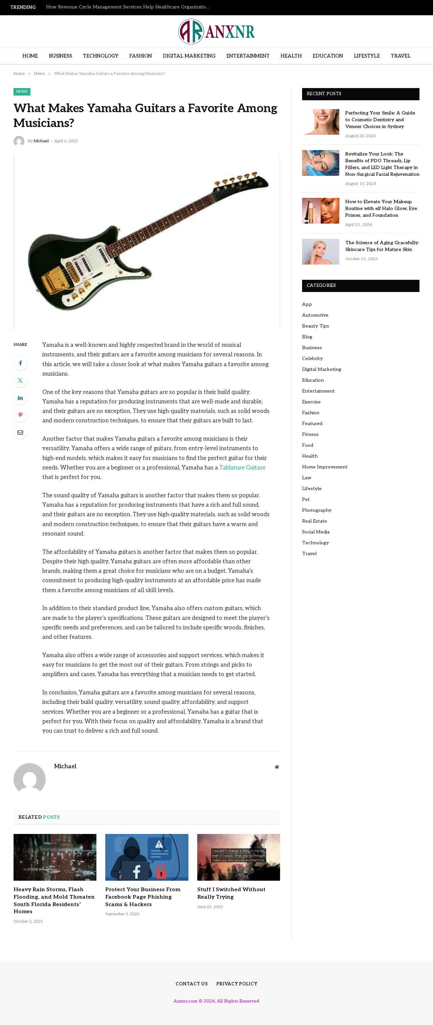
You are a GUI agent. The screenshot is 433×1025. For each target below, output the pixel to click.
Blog (307, 337)
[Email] (20, 432)
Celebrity (312, 358)
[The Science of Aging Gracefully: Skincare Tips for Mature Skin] (320, 252)
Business (60, 56)
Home (30, 56)
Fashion (140, 56)
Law (306, 478)
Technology (100, 56)
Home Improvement (325, 467)
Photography (317, 510)
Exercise (311, 402)
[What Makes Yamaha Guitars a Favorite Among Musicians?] (147, 242)
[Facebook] (20, 363)
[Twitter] (20, 380)
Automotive (315, 315)
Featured (312, 423)
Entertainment (248, 56)
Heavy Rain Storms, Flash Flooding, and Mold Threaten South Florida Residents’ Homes (54, 900)
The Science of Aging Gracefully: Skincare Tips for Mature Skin (382, 246)
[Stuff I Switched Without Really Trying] (238, 857)
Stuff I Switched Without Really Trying (231, 893)
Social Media (315, 532)
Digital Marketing (189, 56)
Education (328, 56)
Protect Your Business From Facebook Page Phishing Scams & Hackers (142, 897)
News (22, 91)
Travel (401, 56)
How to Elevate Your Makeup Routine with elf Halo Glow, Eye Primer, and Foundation (381, 208)
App (307, 304)
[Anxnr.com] (216, 31)
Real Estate (314, 521)
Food (307, 445)
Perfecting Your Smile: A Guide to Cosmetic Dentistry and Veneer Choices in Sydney (380, 119)
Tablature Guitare (242, 467)
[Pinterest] (20, 415)
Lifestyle (367, 56)
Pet (306, 499)
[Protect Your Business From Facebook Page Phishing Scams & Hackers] (146, 857)
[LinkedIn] (20, 397)
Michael (41, 141)
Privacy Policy (236, 984)
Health (291, 56)
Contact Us (192, 984)
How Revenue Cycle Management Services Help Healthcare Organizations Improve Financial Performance (130, 7)
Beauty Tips (315, 326)
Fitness (310, 434)
